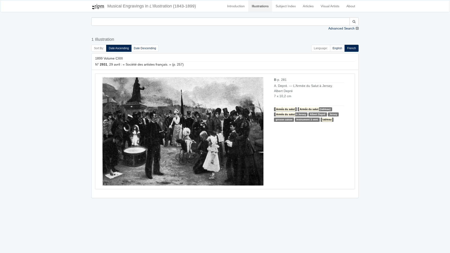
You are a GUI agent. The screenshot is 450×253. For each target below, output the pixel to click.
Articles (308, 6)
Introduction (236, 6)
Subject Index (286, 6)
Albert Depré (317, 114)
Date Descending (145, 48)
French (351, 48)
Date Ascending (119, 48)
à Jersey (291, 114)
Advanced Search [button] (341, 28)
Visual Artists (330, 6)
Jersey (333, 114)
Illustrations (260, 6)
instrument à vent (307, 119)
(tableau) (315, 109)
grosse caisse (284, 119)
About (350, 6)
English (337, 48)
